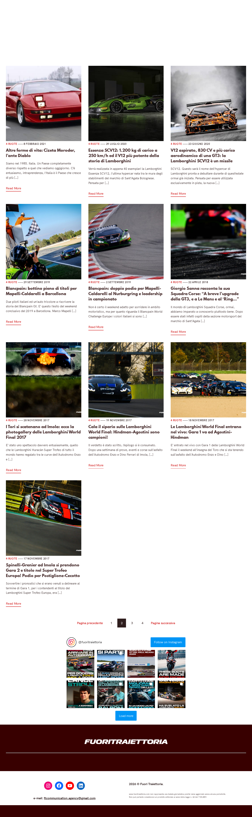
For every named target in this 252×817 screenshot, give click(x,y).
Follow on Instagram (168, 642)
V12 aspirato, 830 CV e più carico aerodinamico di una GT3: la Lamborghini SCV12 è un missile (203, 156)
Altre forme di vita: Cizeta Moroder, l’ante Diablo (40, 153)
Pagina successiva (163, 623)
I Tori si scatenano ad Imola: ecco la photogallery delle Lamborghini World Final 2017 (43, 432)
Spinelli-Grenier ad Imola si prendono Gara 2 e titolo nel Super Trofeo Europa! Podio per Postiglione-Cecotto (43, 570)
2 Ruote (104, 43)
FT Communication (158, 43)
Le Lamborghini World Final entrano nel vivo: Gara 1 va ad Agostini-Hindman (206, 432)
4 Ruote (80, 43)
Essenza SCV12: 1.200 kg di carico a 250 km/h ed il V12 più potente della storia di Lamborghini (123, 156)
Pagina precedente (90, 623)
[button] (80, 664)
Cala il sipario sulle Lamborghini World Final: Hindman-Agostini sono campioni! (124, 432)
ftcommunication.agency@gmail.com (69, 798)
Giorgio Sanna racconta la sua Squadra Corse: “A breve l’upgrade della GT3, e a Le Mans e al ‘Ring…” (205, 294)
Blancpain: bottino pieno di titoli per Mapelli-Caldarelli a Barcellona (41, 291)
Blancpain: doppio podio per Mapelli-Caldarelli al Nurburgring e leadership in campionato (125, 294)
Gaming (129, 43)
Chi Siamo (189, 43)
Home (60, 43)
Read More (13, 188)
